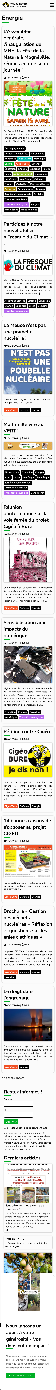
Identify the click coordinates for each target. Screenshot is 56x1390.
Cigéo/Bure (22, 163)
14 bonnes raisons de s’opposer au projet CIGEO (27, 827)
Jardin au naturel (22, 174)
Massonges (40, 174)
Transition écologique (16, 204)
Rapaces (40, 189)
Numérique (10, 179)
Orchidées (22, 184)
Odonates (39, 179)
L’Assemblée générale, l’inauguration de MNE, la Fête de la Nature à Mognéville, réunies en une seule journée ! (27, 50)
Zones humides (28, 209)
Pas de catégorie (39, 184)
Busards (9, 163)
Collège (31, 300)
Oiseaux (9, 184)
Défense (36, 163)
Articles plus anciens (13, 1078)
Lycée (32, 306)
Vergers (35, 204)
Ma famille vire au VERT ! (24, 427)
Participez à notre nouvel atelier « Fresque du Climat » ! (28, 234)
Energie (22, 169)
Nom (6, 1110)
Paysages (9, 189)
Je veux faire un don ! (20, 1375)
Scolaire (38, 194)
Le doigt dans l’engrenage (19, 994)
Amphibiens (37, 153)
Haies (7, 174)
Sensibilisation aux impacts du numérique (24, 629)
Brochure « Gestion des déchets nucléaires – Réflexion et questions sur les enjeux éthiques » (28, 924)
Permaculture (25, 189)
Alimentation (11, 472)
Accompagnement (14, 148)
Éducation (10, 169)
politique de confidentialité (33, 1128)
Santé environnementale (17, 194)
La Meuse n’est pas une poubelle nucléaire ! (25, 331)
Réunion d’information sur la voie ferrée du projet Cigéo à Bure (26, 517)
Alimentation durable (16, 153)
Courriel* (9, 1099)
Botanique (40, 158)
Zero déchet (11, 209)
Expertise (34, 169)
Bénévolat (10, 158)
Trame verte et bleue (15, 199)
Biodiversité (25, 158)
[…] (6, 1230)
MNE (26, 77)
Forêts (46, 169)
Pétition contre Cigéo (27, 731)
